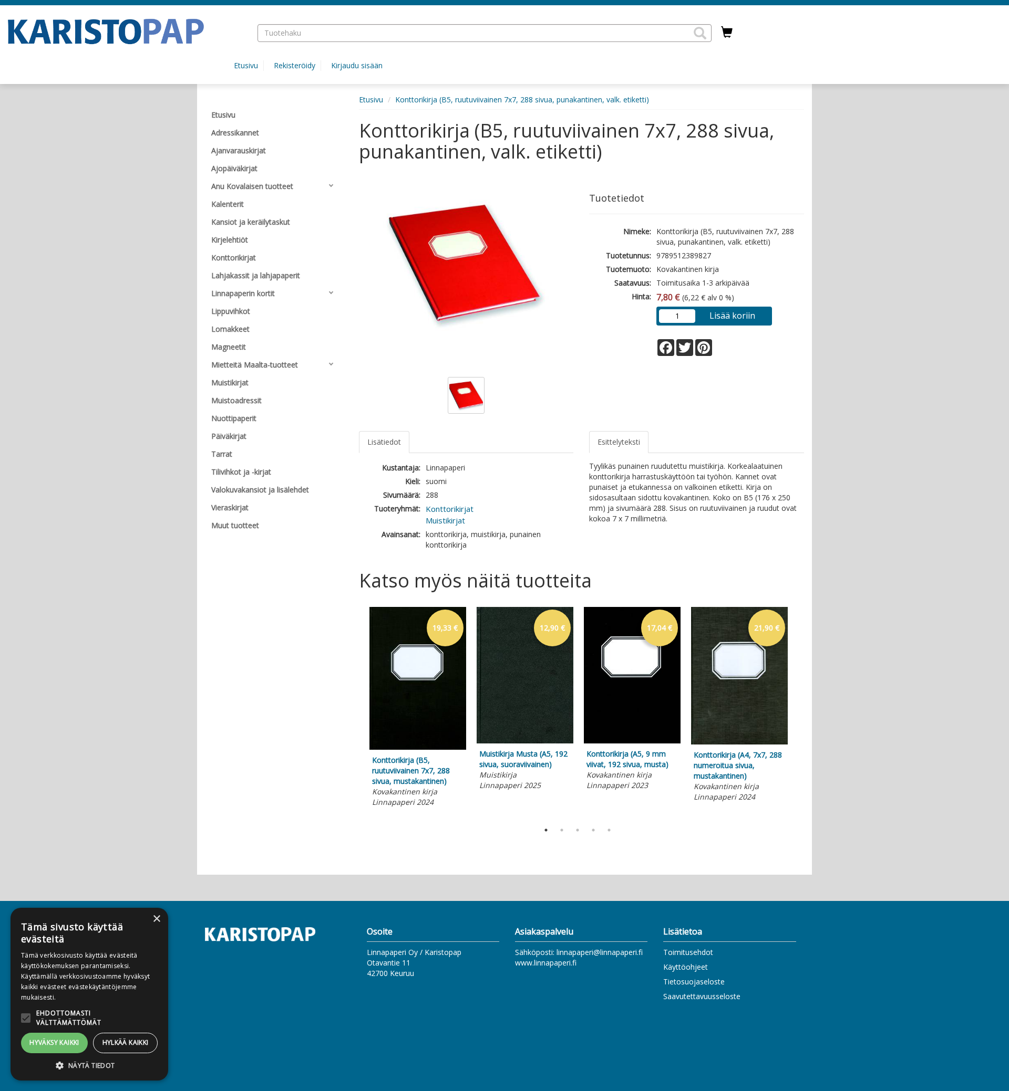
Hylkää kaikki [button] (125, 1042)
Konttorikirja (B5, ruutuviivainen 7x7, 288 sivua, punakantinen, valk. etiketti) (522, 99)
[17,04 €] (632, 741)
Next (799, 712)
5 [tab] (609, 830)
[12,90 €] (525, 741)
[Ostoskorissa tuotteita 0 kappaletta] (727, 32)
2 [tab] (562, 830)
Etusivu (246, 65)
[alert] (89, 994)
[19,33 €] (417, 747)
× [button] (156, 919)
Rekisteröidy (294, 65)
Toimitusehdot (688, 952)
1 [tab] (546, 830)
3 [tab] (577, 830)
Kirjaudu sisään (357, 65)
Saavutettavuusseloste (701, 996)
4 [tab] (593, 830)
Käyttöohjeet (685, 967)
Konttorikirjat (449, 508)
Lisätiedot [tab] (384, 442)
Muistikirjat (445, 520)
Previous (356, 712)
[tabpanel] (417, 708)
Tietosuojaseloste (694, 982)
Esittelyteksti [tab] (619, 442)
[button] (700, 33)
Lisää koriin (732, 315)
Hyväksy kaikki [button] (54, 1042)
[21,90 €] (739, 742)
